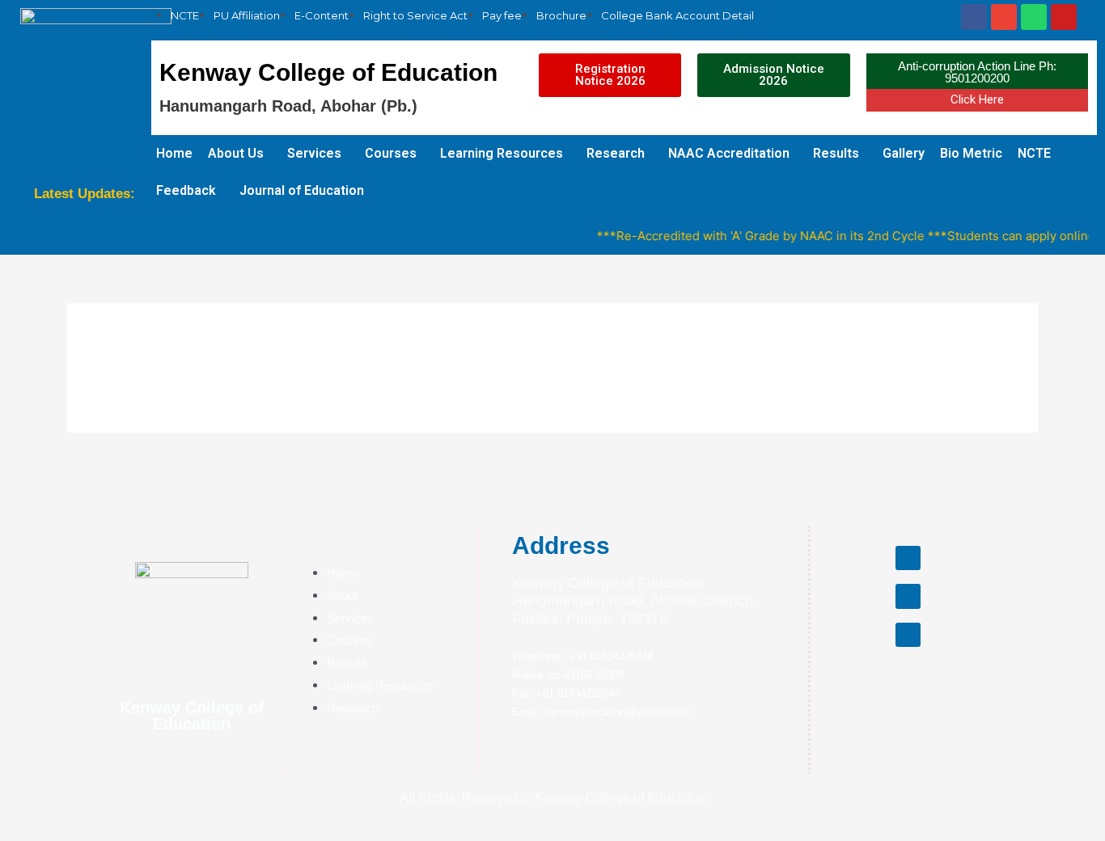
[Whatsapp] (1034, 17)
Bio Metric (971, 153)
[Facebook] (974, 17)
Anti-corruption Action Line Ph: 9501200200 (977, 72)
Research (615, 153)
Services (314, 153)
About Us (236, 153)
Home (174, 153)
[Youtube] (1064, 17)
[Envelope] (1004, 17)
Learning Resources (501, 153)
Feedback (186, 190)
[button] (609, 75)
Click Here (977, 99)
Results (836, 153)
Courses (391, 153)
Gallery (904, 153)
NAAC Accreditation (729, 153)
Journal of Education (301, 190)
